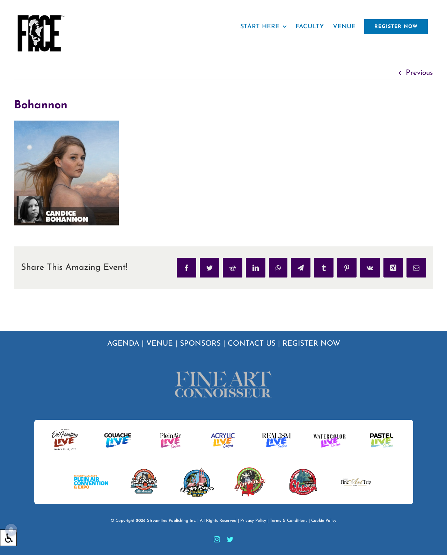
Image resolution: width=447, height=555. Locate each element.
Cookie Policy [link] (323, 521)
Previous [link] (419, 73)
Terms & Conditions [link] (288, 521)
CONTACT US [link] (252, 343)
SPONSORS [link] (200, 343)
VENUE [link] (159, 343)
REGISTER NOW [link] (311, 343)
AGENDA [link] (123, 343)
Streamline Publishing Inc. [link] (171, 521)
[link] (8, 537)
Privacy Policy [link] (253, 521)
